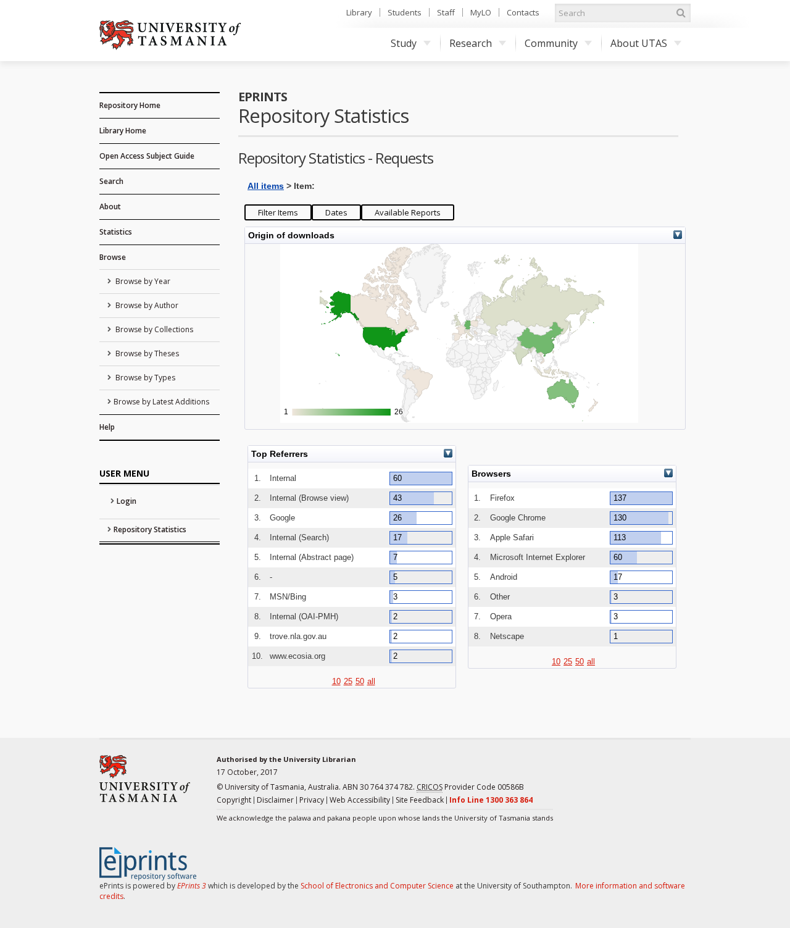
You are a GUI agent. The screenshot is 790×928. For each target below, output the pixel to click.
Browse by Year (142, 281)
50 (360, 681)
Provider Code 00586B (470, 787)
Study (404, 43)
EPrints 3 (191, 885)
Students (405, 12)
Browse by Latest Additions (161, 401)
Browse (112, 257)
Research (470, 43)
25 (348, 681)
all (371, 681)
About (110, 206)
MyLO (480, 12)
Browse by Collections (153, 329)
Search (111, 181)
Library (359, 12)
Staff (446, 12)
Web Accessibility (360, 800)
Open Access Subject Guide (146, 156)
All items (265, 186)
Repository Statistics (150, 529)
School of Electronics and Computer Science (377, 885)
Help (107, 427)
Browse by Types (144, 377)
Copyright (234, 800)
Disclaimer (275, 800)
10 (336, 681)
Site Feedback (420, 800)
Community (551, 43)
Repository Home (129, 105)
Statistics (115, 232)
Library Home (122, 130)
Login (126, 501)
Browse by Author (146, 305)
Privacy (311, 800)
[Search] (681, 13)
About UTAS (638, 43)
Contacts (523, 12)
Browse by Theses (146, 353)
